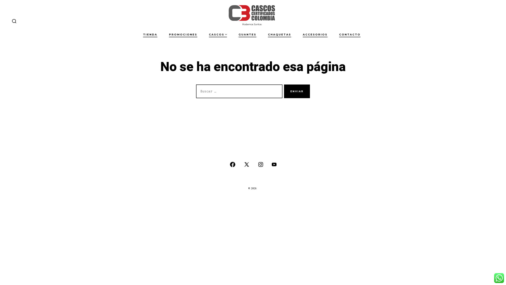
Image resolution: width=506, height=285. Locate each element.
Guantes (247, 34)
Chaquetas (279, 34)
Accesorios (315, 34)
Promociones (183, 34)
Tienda (150, 34)
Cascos (216, 34)
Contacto (350, 34)
